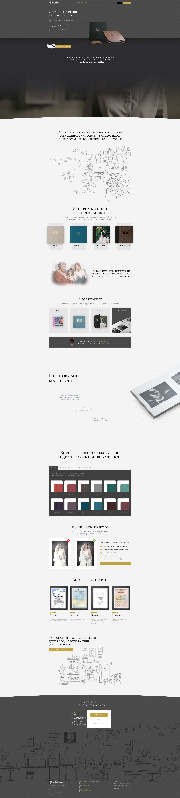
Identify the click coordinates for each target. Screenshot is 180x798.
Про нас (51, 794)
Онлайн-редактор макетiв (63, 46)
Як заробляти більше (60, 650)
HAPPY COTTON (65, 468)
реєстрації (104, 341)
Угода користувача (54, 789)
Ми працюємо (97, 2)
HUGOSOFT (77, 468)
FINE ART (53, 468)
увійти (99, 719)
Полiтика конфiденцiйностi (57, 785)
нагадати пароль (99, 723)
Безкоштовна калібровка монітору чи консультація (115, 563)
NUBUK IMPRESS (89, 468)
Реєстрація (127, 2)
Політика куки (53, 787)
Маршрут (116, 788)
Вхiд (120, 2)
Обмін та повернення (55, 792)
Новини (90, 2)
